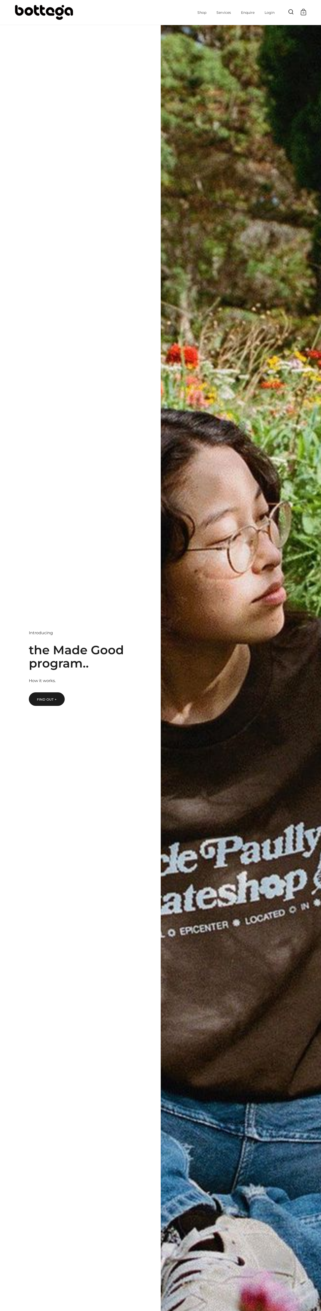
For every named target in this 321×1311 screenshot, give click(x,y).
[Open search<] (291, 12)
